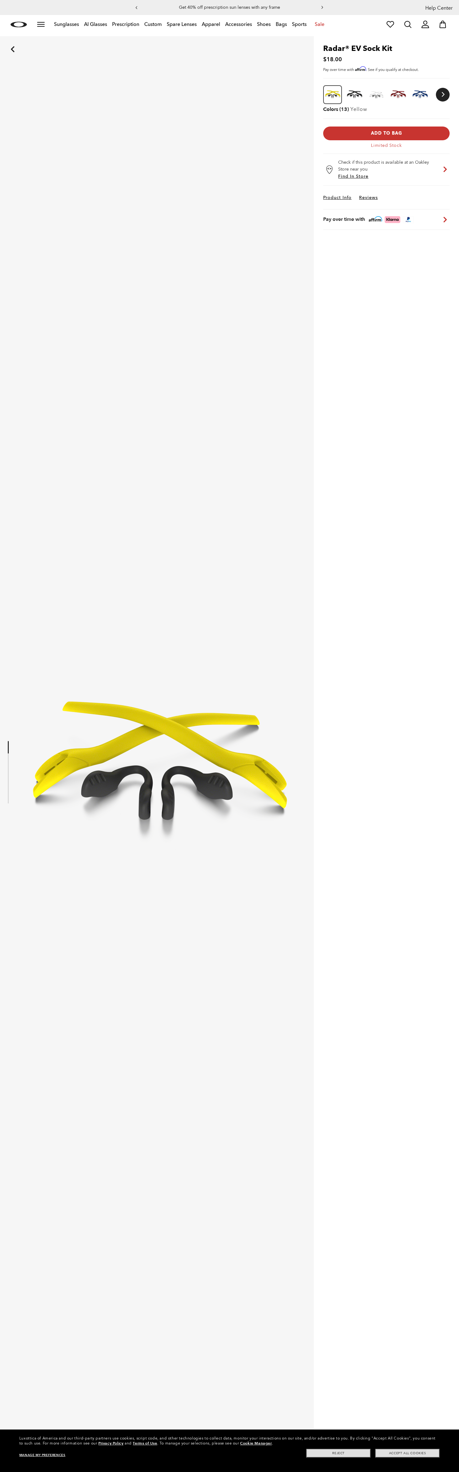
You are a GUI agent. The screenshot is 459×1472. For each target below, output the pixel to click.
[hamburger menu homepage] (41, 24)
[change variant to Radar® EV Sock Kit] (354, 94)
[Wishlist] (390, 24)
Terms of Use (145, 1443)
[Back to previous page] (3, 40)
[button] (136, 7)
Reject (338, 1453)
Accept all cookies (407, 1453)
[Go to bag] (443, 24)
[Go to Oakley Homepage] (18, 24)
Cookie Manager (256, 1443)
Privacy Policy (110, 1443)
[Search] (408, 24)
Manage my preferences (42, 1455)
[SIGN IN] (425, 24)
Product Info (337, 198)
